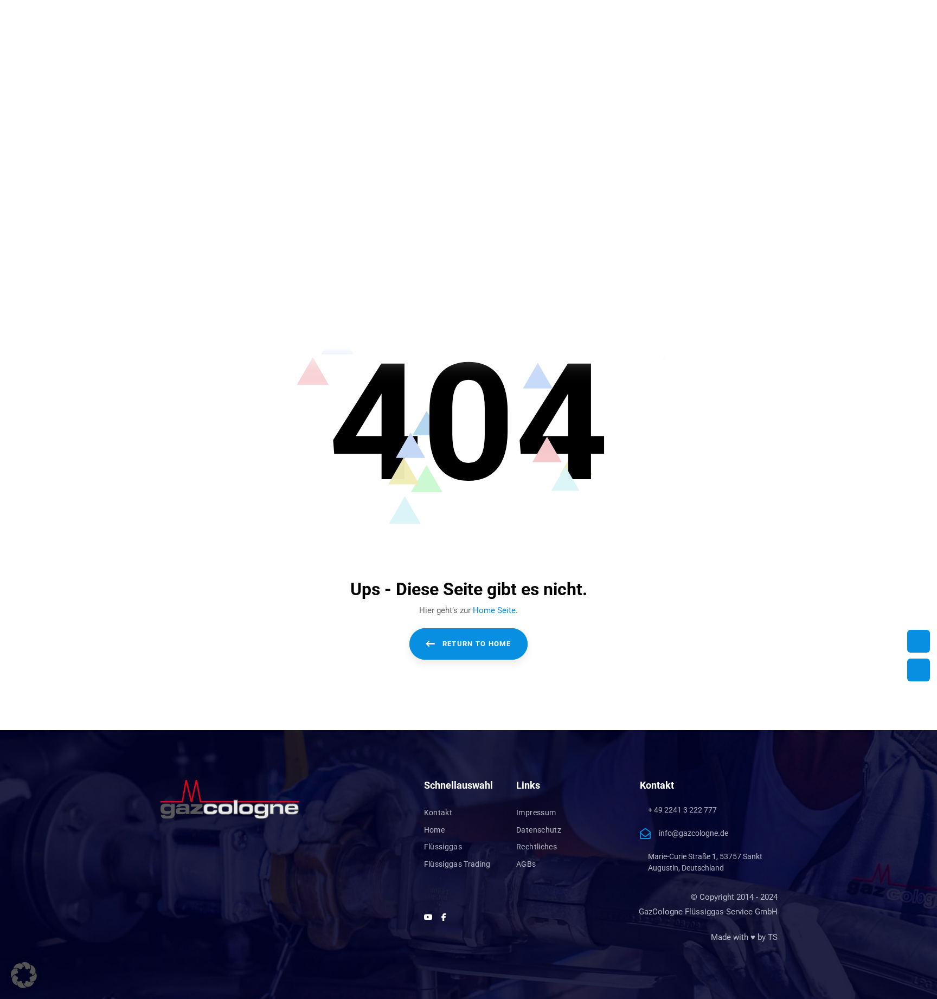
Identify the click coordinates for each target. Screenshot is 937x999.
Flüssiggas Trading (457, 864)
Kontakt (438, 812)
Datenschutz (538, 830)
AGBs (526, 864)
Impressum (536, 812)
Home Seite (494, 610)
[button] (24, 975)
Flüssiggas (443, 846)
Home (434, 830)
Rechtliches (536, 846)
